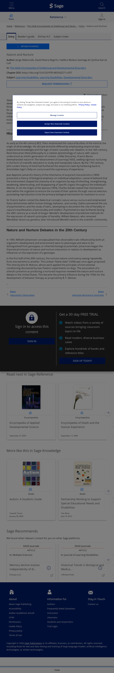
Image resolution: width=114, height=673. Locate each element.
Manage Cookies (57, 115)
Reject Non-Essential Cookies (57, 132)
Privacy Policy (84, 105)
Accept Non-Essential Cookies (57, 124)
